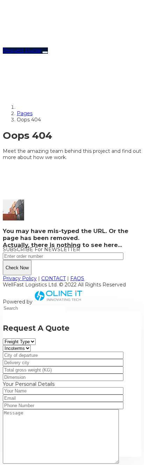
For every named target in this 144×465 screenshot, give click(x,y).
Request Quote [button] (22, 50)
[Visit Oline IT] (59, 302)
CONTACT (53, 278)
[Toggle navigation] (45, 52)
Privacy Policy (20, 278)
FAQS (77, 278)
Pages (25, 113)
